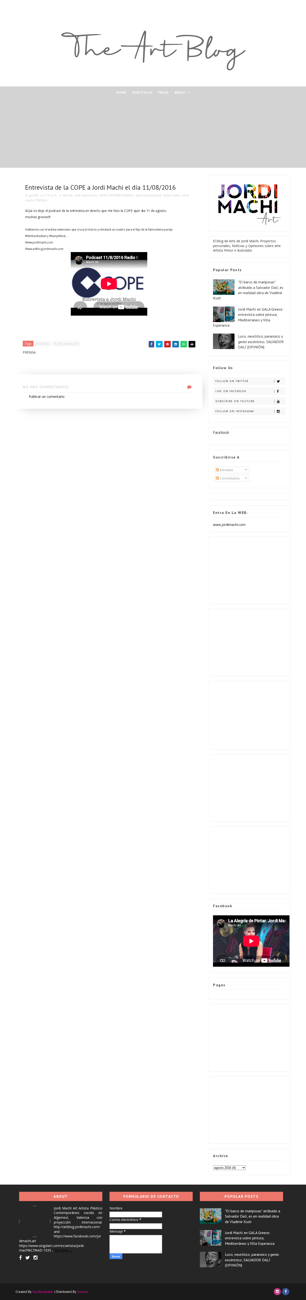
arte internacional (148, 195)
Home (121, 92)
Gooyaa (82, 1291)
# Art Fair (42, 343)
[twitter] (27, 1258)
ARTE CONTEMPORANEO (116, 195)
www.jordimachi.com (229, 524)
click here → (63, 1250)
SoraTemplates (43, 1291)
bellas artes (171, 195)
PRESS (163, 92)
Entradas (226, 470)
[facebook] (20, 1258)
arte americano (86, 195)
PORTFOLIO (142, 92)
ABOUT (180, 92)
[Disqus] (109, 468)
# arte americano (66, 343)
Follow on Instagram (234, 411)
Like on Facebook (230, 391)
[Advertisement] (153, 134)
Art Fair (68, 195)
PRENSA (41, 200)
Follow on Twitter (232, 381)
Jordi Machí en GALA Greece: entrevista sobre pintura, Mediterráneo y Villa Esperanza (249, 1238)
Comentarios (229, 478)
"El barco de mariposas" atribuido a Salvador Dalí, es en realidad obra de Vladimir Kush (252, 1216)
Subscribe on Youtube (235, 401)
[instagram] (35, 1258)
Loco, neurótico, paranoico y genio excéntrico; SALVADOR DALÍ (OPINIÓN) (261, 341)
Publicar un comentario (47, 396)
